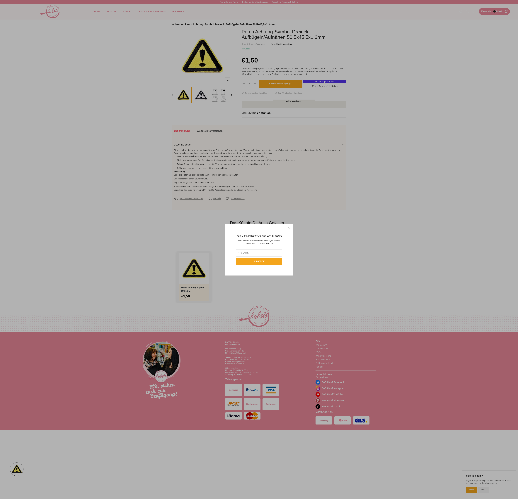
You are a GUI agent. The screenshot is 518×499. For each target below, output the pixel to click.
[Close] (288, 228)
